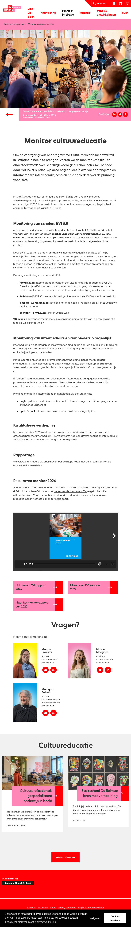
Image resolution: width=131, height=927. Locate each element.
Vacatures (43, 908)
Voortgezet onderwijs (77, 111)
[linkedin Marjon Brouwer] (53, 670)
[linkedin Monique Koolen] (53, 713)
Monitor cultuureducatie (41, 24)
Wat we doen (31, 12)
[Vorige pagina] (9, 114)
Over (125, 12)
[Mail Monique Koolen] (45, 713)
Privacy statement (67, 908)
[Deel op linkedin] (114, 114)
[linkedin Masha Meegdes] (108, 670)
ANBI (53, 908)
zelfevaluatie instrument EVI (70, 491)
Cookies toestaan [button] (115, 918)
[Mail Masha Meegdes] (100, 670)
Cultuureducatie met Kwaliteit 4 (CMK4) (74, 230)
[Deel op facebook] (125, 114)
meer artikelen (65, 857)
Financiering (48, 12)
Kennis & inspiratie (68, 13)
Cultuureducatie (38, 111)
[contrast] (113, 3)
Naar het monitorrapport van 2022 (32, 604)
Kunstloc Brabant (12, 8)
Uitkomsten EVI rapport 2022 (85, 587)
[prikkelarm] (127, 3)
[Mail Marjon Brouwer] (45, 670)
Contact (31, 908)
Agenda (85, 12)
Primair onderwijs (56, 111)
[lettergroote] (120, 3)
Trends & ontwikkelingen (106, 13)
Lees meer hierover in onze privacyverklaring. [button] (31, 922)
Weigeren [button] (95, 918)
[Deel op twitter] (120, 114)
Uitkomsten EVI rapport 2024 (31, 587)
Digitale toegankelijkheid (91, 908)
